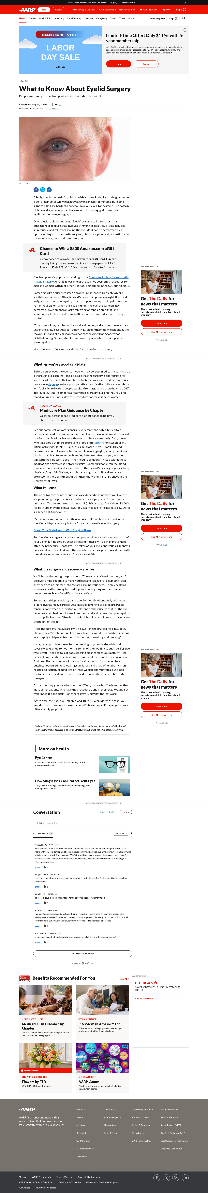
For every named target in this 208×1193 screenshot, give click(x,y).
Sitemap (23, 1177)
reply (37, 867)
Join (118, 64)
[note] (75, 183)
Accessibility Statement (89, 1177)
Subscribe (161, 323)
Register (166, 9)
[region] (82, 889)
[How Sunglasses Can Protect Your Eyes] (114, 787)
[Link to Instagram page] (175, 1177)
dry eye (53, 384)
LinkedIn (50, 190)
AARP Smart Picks (107, 9)
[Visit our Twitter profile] (166, 1177)
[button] (184, 18)
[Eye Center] (114, 764)
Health (24, 81)
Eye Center (43, 758)
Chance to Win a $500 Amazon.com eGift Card (77, 251)
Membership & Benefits (84, 9)
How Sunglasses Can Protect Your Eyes (65, 781)
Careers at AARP (140, 1117)
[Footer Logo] (41, 1109)
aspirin (99, 442)
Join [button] (44, 9)
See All (123, 978)
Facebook (37, 190)
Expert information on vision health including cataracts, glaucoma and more (61, 763)
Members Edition (127, 9)
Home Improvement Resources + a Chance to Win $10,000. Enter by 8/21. (100, 2)
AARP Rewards (83, 1140)
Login (179, 9)
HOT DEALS (144, 983)
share (115, 867)
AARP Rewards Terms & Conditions (36, 1182)
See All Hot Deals (144, 998)
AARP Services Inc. (141, 1140)
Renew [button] (58, 9)
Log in (103, 812)
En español (51, 108)
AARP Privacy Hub (41, 1177)
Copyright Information (70, 1182)
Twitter (43, 190)
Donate (79, 1117)
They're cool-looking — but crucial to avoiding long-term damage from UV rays (62, 787)
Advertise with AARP (142, 1109)
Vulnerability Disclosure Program (102, 1182)
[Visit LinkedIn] (185, 1177)
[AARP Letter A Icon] (31, 410)
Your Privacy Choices (45, 1187)
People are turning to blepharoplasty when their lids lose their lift (60, 96)
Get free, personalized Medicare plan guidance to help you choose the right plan (77, 418)
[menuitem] (22, 20)
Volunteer (80, 1125)
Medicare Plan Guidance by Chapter (72, 410)
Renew (146, 64)
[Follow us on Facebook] (156, 1177)
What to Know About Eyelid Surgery (75, 89)
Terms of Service (64, 1177)
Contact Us (109, 1109)
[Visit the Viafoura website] (88, 963)
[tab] (43, 834)
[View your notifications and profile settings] (131, 833)
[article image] (173, 18)
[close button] (185, 30)
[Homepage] (27, 10)
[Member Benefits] (26, 979)
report (125, 867)
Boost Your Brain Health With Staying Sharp (62, 530)
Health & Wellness (50, 406)
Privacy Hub (162, 339)
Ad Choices (24, 1187)
